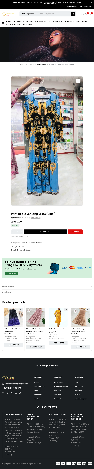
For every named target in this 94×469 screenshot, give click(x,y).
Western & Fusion (10, 339)
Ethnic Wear (41, 64)
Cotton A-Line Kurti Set (57, 329)
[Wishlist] (86, 14)
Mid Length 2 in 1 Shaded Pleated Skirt (13, 330)
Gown (33, 243)
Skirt (14, 337)
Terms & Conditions (29, 269)
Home (22, 64)
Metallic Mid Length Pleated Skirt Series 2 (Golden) (79, 331)
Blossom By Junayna (24, 250)
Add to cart (46, 232)
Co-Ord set (53, 339)
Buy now (75, 232)
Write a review (35, 218)
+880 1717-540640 (12, 387)
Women (31, 64)
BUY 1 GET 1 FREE (31, 339)
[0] (90, 14)
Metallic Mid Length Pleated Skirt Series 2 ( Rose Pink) (34, 331)
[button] (78, 81)
